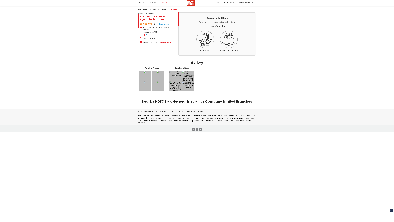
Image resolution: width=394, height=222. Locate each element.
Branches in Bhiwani (199, 116)
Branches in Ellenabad (236, 116)
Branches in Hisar (207, 118)
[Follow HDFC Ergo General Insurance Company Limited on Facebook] (193, 129)
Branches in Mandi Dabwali (224, 121)
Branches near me (144, 9)
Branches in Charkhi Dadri (217, 116)
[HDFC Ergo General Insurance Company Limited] (191, 3)
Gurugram (164, 9)
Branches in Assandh (162, 116)
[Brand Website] (200, 129)
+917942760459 (149, 39)
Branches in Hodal (221, 118)
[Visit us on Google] (197, 129)
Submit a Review (163, 24)
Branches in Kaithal (150, 121)
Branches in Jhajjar (237, 118)
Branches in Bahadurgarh (181, 116)
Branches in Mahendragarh (203, 121)
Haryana (156, 9)
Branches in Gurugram (191, 118)
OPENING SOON (165, 42)
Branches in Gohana (173, 118)
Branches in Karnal (165, 121)
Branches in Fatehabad (156, 118)
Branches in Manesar (243, 121)
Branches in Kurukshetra (182, 121)
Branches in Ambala (145, 116)
